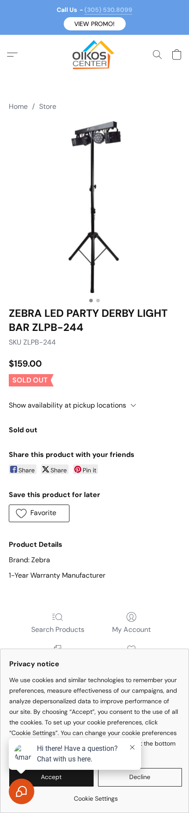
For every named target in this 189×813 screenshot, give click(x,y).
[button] (95, 23)
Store (47, 106)
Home (18, 106)
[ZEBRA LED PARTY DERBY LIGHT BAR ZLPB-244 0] (94, 207)
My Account (131, 629)
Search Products (57, 629)
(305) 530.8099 (108, 10)
